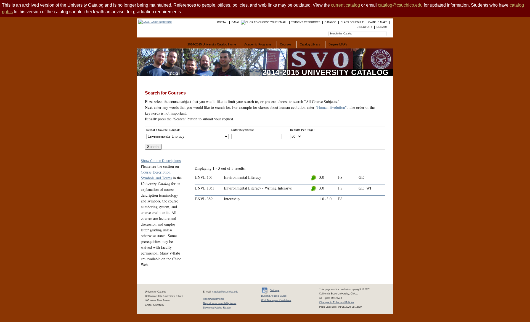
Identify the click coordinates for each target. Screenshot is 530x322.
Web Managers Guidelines (276, 300)
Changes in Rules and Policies (336, 302)
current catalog (345, 5)
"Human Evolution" (331, 107)
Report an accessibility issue (219, 303)
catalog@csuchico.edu (400, 5)
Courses (286, 44)
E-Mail (236, 22)
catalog (330, 22)
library (382, 27)
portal (222, 22)
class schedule (352, 22)
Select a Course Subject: (163, 129)
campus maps (377, 22)
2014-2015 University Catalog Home (211, 44)
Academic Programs (258, 44)
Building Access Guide (274, 295)
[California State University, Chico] (154, 21)
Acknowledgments (213, 298)
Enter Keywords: (242, 129)
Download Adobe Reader (217, 307)
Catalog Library (310, 44)
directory (364, 27)
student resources (305, 22)
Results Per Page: (302, 129)
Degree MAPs (337, 44)
